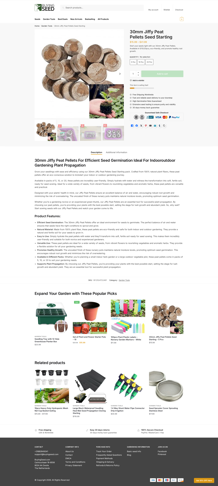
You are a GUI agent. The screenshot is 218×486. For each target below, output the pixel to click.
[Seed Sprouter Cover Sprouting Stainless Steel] (166, 386)
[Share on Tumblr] (159, 125)
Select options (51, 421)
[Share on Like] (132, 125)
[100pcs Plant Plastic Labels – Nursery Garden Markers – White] (128, 317)
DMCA (68, 458)
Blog (129, 455)
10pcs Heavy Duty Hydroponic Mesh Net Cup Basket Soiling (51, 409)
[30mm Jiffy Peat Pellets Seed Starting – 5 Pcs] (166, 317)
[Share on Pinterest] (146, 125)
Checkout (179, 10)
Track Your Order (104, 451)
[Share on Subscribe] (155, 125)
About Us (69, 451)
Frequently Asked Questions (109, 455)
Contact (69, 455)
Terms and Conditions (75, 462)
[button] (120, 73)
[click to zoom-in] (79, 73)
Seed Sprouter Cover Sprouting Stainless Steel (163, 409)
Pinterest (162, 454)
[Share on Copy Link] (164, 125)
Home (37, 26)
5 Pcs (133, 62)
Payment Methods (104, 458)
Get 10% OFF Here (204, 480)
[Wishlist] (65, 303)
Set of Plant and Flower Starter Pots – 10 (89, 338)
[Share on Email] (150, 125)
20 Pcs (149, 62)
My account (153, 10)
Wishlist (167, 10)
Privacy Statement (73, 465)
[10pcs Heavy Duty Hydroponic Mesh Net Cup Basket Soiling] (52, 386)
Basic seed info (134, 451)
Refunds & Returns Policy (107, 465)
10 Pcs (141, 62)
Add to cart (162, 74)
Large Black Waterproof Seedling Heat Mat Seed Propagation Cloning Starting (89, 410)
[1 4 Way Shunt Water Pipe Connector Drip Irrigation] (128, 386)
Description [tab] (96, 152)
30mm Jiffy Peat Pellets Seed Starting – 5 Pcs (163, 338)
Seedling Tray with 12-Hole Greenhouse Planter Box (47, 340)
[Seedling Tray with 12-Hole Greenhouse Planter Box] (52, 317)
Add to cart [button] (52, 350)
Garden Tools (46, 26)
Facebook (162, 451)
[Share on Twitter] (141, 125)
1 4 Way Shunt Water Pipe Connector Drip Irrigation (128, 409)
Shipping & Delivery (105, 462)
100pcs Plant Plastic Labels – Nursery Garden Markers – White (126, 338)
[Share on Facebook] (136, 125)
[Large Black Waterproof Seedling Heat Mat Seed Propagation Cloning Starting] (90, 386)
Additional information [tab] (116, 152)
